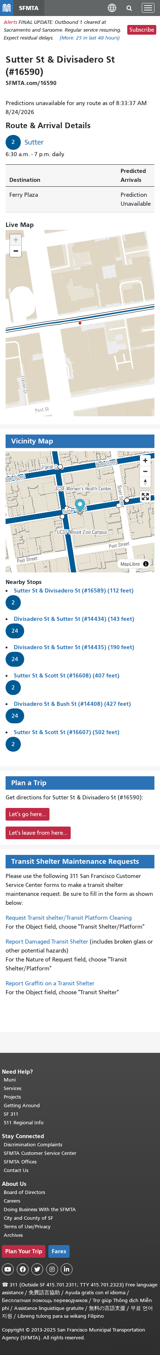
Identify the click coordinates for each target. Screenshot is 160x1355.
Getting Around (22, 1105)
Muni (10, 1080)
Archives (13, 1235)
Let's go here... (27, 814)
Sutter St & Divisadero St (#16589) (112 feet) (74, 590)
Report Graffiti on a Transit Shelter (50, 983)
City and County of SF (28, 1218)
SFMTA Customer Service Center (40, 1153)
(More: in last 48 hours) (90, 38)
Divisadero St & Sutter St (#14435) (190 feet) (74, 647)
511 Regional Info (24, 1122)
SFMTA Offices (20, 1162)
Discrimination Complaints (33, 1144)
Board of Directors (24, 1192)
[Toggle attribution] (145, 563)
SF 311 (11, 1114)
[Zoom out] (145, 471)
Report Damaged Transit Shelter (47, 941)
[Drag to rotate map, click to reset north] (145, 482)
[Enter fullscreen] (145, 496)
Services (12, 1088)
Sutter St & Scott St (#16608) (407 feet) (66, 675)
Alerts (10, 22)
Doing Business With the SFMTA (40, 1209)
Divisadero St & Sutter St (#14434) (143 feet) (74, 618)
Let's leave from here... (38, 833)
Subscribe (141, 29)
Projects (12, 1097)
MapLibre (130, 563)
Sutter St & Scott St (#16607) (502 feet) (66, 732)
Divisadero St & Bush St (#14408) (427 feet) (72, 703)
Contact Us (16, 1170)
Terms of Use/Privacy (27, 1226)
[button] (112, 7)
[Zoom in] (145, 460)
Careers (12, 1201)
